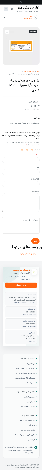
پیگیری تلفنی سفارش (28, 430)
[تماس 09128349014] (36, 17)
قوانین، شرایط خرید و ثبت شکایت (24, 435)
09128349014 (28, 19)
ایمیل (37, 167)
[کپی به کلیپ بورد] (32, 106)
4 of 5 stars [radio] (24, 150)
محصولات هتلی (30, 383)
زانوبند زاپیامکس (29, 397)
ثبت (35, 241)
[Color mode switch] (5, 17)
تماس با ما (32, 425)
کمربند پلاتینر (31, 401)
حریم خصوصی (30, 439)
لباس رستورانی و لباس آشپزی (25, 373)
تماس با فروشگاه (21, 285)
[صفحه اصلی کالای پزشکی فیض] (34, 272)
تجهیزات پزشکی (30, 364)
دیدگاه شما (35, 191)
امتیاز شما (37, 149)
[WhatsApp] (35, 106)
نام (38, 155)
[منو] (6, 9)
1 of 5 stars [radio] (32, 150)
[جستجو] (21, 2)
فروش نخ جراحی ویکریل (28, 254)
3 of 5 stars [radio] (27, 150)
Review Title (35, 179)
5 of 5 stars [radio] (22, 150)
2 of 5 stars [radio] (29, 150)
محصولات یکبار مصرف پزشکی (25, 378)
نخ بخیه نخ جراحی (30, 109)
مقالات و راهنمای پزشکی (27, 406)
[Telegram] (39, 106)
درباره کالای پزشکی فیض (27, 420)
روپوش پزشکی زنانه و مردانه (25, 368)
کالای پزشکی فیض (27, 7)
